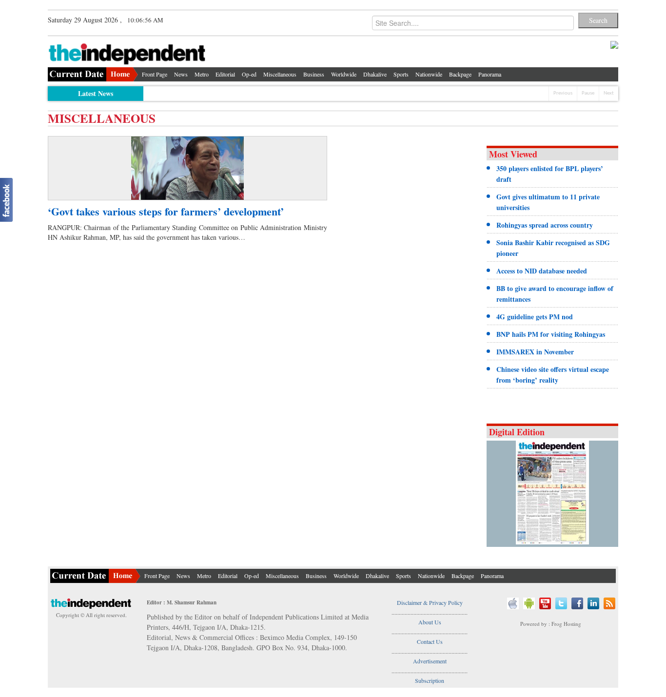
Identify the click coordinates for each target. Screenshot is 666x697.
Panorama (489, 74)
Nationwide (428, 74)
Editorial (225, 74)
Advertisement (430, 661)
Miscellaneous (279, 74)
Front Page (154, 74)
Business (313, 74)
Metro (202, 74)
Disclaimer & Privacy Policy (430, 602)
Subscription (429, 680)
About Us (429, 622)
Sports (401, 74)
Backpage (460, 74)
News (181, 74)
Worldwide (343, 74)
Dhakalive (375, 74)
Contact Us (430, 641)
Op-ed (249, 74)
